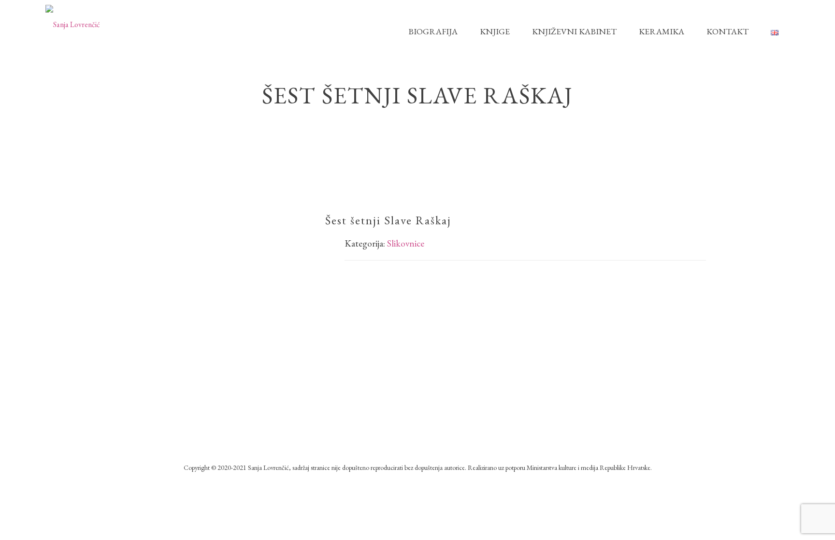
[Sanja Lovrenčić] (72, 24)
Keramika (661, 31)
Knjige (495, 31)
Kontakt (727, 31)
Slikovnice (405, 243)
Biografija (433, 31)
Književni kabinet (574, 31)
